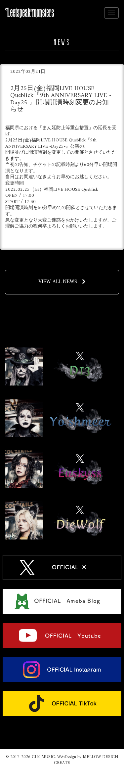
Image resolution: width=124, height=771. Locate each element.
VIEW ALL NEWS (57, 281)
